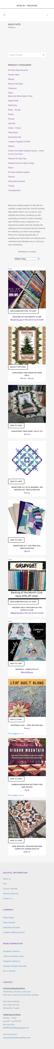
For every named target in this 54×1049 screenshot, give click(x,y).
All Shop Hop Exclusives (18, 70)
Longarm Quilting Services (14, 932)
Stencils (11, 177)
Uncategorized (14, 190)
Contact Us (7, 899)
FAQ (4, 884)
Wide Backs (13, 133)
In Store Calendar (10, 889)
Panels (11, 114)
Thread (11, 186)
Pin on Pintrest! (9, 971)
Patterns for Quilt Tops (17, 159)
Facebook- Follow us (11, 951)
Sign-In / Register (27, 6)
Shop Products (9, 923)
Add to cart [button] (16, 425)
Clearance (12, 88)
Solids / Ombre (14, 128)
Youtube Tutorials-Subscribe (14, 966)
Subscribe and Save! (16, 181)
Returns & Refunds (10, 894)
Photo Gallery (8, 918)
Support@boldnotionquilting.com (16, 1038)
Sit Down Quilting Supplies (19, 172)
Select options (18, 367)
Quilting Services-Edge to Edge (21, 163)
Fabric (10, 93)
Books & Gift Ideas (15, 84)
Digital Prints (13, 101)
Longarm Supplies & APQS (19, 142)
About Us (7, 879)
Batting (11, 79)
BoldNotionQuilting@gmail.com (16, 1028)
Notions (11, 146)
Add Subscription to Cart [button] (23, 311)
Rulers (10, 168)
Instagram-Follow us (11, 961)
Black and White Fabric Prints (20, 96)
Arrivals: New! (13, 75)
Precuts (11, 119)
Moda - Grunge (14, 110)
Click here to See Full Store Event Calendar (21, 995)
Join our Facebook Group (13, 956)
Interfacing (12, 105)
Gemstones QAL (14, 137)
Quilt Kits (11, 123)
